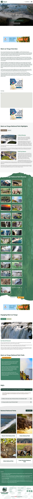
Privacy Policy (21, 487)
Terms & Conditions (20, 490)
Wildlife (9, 130)
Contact (19, 492)
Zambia (17, 51)
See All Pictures (13, 297)
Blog (11, 489)
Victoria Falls (3, 130)
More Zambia (29, 410)
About (11, 491)
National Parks (13, 487)
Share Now (21, 297)
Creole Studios (19, 496)
